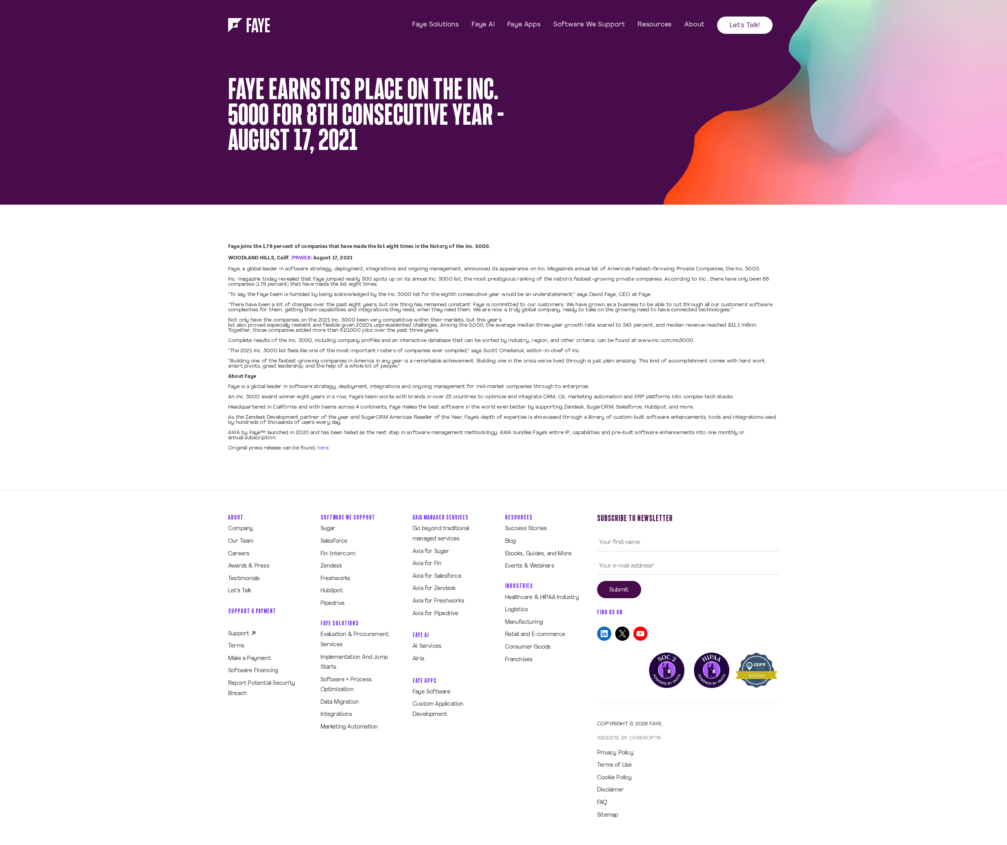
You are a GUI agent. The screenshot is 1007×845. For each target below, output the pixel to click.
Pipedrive (333, 603)
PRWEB (301, 258)
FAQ (602, 802)
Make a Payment (249, 658)
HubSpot (332, 591)
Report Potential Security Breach (261, 688)
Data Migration (340, 702)
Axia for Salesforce (437, 576)
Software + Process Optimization (346, 685)
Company (240, 528)
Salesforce (334, 541)
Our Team (241, 541)
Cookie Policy (614, 777)
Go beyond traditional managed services (441, 534)
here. (323, 448)
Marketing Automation (349, 727)
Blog (510, 541)
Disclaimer (610, 790)
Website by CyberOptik (629, 738)
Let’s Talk (239, 591)
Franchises (519, 659)
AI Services (427, 646)
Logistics (516, 609)
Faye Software (432, 692)
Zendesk (331, 566)
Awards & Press (248, 566)
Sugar (328, 528)
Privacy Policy (615, 753)
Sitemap (607, 815)
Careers (238, 554)
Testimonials (244, 578)
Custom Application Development (438, 709)
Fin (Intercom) (338, 554)
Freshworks (335, 578)
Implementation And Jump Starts (354, 662)
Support (239, 633)
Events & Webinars (529, 566)
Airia (418, 659)
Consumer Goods (528, 647)
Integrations (336, 714)
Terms (236, 646)
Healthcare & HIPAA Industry (542, 597)
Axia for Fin (427, 563)
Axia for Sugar (431, 551)
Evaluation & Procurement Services (355, 639)
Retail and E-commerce (535, 634)
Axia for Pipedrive (436, 613)
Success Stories (526, 528)
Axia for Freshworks (438, 601)
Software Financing (253, 670)
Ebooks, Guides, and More (538, 554)
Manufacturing (524, 622)
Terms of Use (614, 765)
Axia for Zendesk (434, 588)
